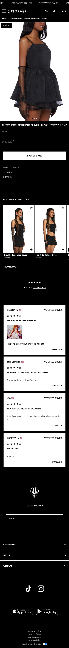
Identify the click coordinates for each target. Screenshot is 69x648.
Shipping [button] (7, 177)
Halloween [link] (16, 19)
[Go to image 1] (32, 118)
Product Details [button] (11, 167)
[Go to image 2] (34, 118)
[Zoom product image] (34, 71)
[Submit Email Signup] (59, 518)
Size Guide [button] (8, 172)
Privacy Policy (34, 631)
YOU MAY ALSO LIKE (16, 199)
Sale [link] (44, 19)
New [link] (4, 19)
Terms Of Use (34, 634)
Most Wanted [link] (32, 19)
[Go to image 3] (36, 118)
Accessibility (34, 640)
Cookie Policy (34, 637)
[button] (20, 3)
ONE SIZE (7, 142)
